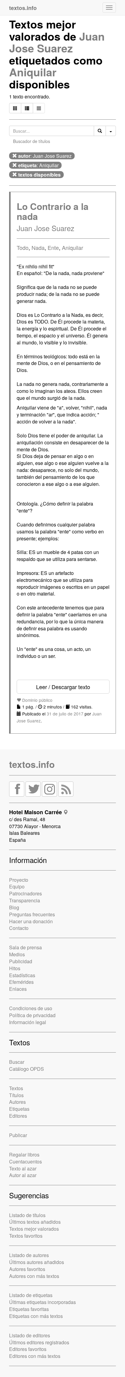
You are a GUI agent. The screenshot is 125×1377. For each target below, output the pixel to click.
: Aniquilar (38, 165)
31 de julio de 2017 (65, 714)
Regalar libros (24, 1154)
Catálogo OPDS (26, 1068)
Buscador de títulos (31, 141)
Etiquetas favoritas (29, 1309)
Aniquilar (32, 72)
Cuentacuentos (25, 1161)
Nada (38, 247)
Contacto (19, 927)
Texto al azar (22, 1168)
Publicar (18, 1135)
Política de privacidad (32, 1015)
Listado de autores (29, 1255)
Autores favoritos (27, 1269)
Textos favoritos (25, 1235)
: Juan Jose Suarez (45, 155)
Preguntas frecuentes (32, 914)
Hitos (14, 968)
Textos (16, 1088)
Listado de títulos (27, 1215)
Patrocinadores (25, 893)
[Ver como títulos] (27, 108)
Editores (18, 1115)
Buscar (16, 1061)
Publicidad (20, 961)
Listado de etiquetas (30, 1295)
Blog (14, 907)
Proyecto (18, 879)
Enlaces (18, 988)
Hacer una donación (31, 921)
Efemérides (21, 981)
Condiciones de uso (30, 1008)
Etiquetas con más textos (36, 1315)
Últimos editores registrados (39, 1342)
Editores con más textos (34, 1355)
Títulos (16, 1095)
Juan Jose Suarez (57, 42)
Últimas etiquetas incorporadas (42, 1302)
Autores (17, 1101)
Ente (53, 247)
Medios (17, 954)
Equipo (17, 886)
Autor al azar (22, 1175)
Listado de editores (29, 1335)
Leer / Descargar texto (63, 687)
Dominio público (36, 700)
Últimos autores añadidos (36, 1262)
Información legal (27, 1022)
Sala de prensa (25, 947)
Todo (23, 247)
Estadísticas (22, 975)
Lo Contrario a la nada (53, 211)
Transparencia (24, 900)
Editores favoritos (27, 1348)
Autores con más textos (34, 1275)
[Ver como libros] (15, 108)
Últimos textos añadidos (35, 1221)
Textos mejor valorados (34, 1228)
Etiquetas (19, 1108)
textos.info (32, 764)
